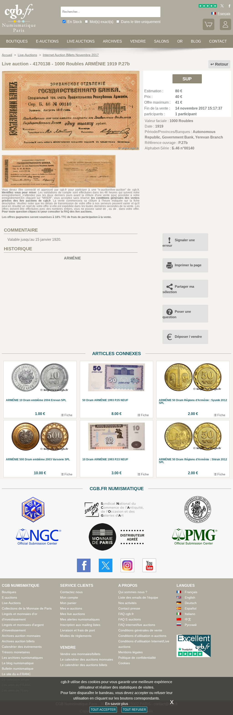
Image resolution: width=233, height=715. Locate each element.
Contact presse (129, 608)
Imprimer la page (188, 265)
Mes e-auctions (71, 608)
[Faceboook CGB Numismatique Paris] (84, 565)
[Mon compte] (225, 29)
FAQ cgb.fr (126, 614)
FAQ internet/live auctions (136, 625)
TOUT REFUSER (134, 709)
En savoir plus (116, 704)
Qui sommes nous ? (132, 592)
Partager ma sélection (178, 289)
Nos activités (127, 603)
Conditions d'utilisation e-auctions (142, 636)
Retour (221, 64)
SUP (187, 79)
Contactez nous (71, 592)
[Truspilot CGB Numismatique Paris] (208, 6)
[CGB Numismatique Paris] (19, 33)
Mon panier (68, 603)
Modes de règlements (75, 636)
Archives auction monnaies (21, 636)
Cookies (124, 663)
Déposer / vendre (188, 336)
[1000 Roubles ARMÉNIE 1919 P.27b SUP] (70, 149)
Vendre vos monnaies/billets (80, 654)
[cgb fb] (228, 6)
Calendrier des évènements (22, 646)
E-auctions (47, 41)
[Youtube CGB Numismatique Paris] (149, 565)
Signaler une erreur (178, 242)
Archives (112, 41)
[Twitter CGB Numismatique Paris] (105, 565)
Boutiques (17, 41)
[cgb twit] (221, 6)
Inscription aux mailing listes (80, 625)
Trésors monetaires (16, 652)
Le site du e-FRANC (16, 674)
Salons (161, 41)
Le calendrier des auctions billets (83, 665)
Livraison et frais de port (77, 630)
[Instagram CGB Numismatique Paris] (127, 565)
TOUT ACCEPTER (103, 709)
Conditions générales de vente (140, 630)
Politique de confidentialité (137, 657)
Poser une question (176, 314)
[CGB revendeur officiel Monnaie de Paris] (116, 537)
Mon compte (69, 597)
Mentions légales (130, 652)
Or (180, 41)
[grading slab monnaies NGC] (38, 537)
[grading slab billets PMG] (194, 537)
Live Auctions (11, 603)
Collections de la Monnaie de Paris (27, 608)
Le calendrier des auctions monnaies (86, 659)
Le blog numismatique (18, 663)
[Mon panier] (208, 29)
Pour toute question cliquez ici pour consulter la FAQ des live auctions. (47, 211)
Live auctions (81, 41)
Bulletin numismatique (17, 668)
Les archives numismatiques (22, 657)
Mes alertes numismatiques (80, 619)
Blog (196, 41)
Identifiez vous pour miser (19, 192)
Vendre (138, 41)
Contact (218, 41)
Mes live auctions (72, 614)
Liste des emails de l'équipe (138, 597)
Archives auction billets (18, 641)
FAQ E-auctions (129, 619)
